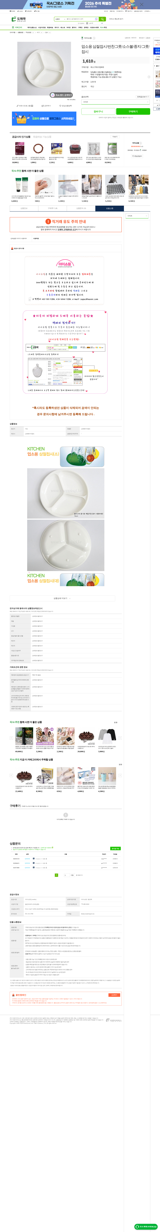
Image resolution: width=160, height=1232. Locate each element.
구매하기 (133, 111)
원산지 (13, 429)
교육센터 (29, 11)
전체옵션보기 (142, 97)
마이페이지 (119, 11)
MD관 (69, 27)
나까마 (21, 11)
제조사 (13, 434)
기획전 (80, 27)
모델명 (69, 429)
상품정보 (24, 208)
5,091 (147, 38)
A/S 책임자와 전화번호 (17, 660)
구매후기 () (52, 208)
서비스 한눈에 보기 (116, 19)
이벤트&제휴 (94, 27)
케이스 (91, 23)
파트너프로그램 (25, 106)
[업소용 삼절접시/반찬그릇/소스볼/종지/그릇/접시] (44, 69)
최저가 (57, 27)
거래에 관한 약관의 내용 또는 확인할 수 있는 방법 (20, 707)
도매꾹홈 (12, 32)
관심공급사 (138, 156)
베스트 (63, 27)
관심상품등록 (67, 106)
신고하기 (114, 995)
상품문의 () (81, 208)
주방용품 (28, 32)
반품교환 (109, 208)
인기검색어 (81, 23)
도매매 (13, 11)
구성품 (13, 626)
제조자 (13, 641)
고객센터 (147, 11)
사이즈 (85, 102)
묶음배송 (50, 27)
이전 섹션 (154, 66)
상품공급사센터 (138, 11)
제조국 (13, 646)
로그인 (106, 11)
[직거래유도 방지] (66, 224)
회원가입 (112, 11)
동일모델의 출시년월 (17, 636)
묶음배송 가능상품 (42, 136)
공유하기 (47, 106)
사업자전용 (42, 27)
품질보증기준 (15, 655)
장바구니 (129, 11)
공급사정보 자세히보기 (140, 143)
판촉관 (86, 27)
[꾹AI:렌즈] (96, 19)
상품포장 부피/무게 (72, 434)
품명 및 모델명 (15, 616)
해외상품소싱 (32, 27)
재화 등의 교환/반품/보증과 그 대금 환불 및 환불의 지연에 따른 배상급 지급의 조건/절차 (20, 689)
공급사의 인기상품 (21, 136)
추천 (103, 27)
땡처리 (74, 27)
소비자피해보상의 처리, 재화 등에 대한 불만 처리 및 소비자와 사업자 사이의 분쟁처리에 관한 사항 (20, 699)
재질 (12, 621)
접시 (46, 32)
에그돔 (37, 11)
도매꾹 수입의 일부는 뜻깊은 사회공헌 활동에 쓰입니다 (116, 117)
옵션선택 (84, 97)
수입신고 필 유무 (16, 650)
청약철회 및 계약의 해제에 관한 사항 (20, 681)
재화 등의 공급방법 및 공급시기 (20, 675)
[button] (120, 738)
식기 (38, 32)
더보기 (115, 137)
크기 (12, 631)
